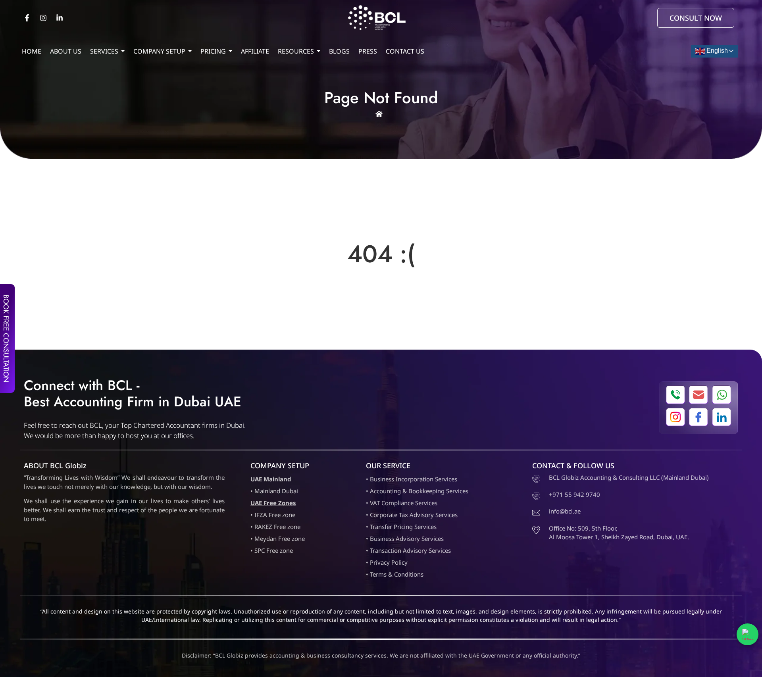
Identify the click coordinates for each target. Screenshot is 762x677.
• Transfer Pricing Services (401, 527)
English (716, 50)
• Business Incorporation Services (411, 479)
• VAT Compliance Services (401, 503)
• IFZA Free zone (272, 515)
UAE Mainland (270, 479)
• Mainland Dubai (274, 491)
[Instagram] (43, 18)
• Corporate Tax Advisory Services (412, 515)
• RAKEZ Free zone (275, 527)
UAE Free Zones (273, 503)
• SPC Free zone (271, 550)
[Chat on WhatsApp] (747, 634)
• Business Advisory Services (405, 538)
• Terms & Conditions (394, 574)
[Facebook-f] (27, 18)
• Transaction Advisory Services (408, 550)
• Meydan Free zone (277, 538)
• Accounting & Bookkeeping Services (417, 491)
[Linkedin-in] (59, 18)
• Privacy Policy (387, 562)
